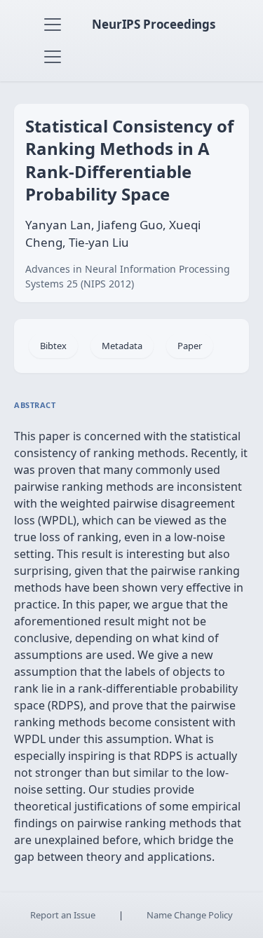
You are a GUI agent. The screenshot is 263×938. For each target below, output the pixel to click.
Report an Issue (62, 915)
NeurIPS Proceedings (153, 24)
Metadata (122, 345)
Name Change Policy (190, 915)
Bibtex (53, 345)
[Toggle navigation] (52, 24)
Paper (189, 345)
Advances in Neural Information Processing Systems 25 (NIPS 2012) (127, 276)
